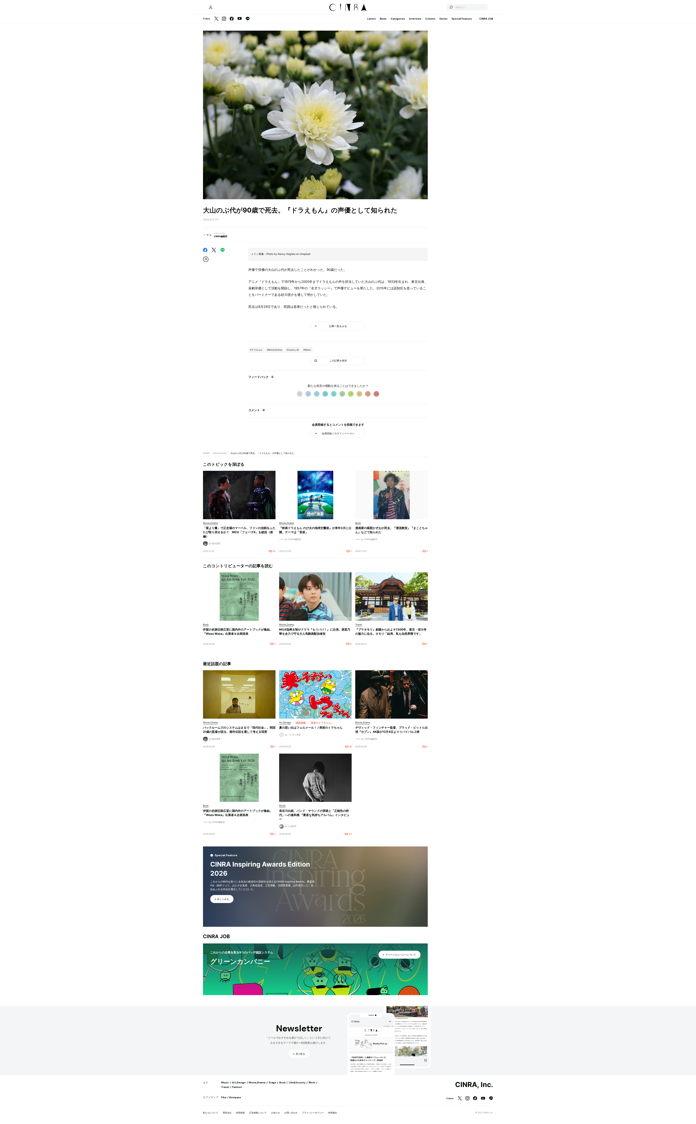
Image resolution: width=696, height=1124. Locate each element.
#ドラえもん (256, 349)
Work (311, 1082)
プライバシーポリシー (313, 1112)
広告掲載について (258, 1112)
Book (282, 1082)
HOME (206, 453)
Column (430, 18)
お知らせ (275, 1112)
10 (376, 393)
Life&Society (297, 1082)
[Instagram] (224, 19)
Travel (225, 1087)
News (383, 18)
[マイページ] (210, 7)
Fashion (237, 1087)
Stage (272, 1082)
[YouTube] (239, 19)
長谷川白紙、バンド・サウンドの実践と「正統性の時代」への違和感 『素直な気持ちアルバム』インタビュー (314, 815)
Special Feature (461, 18)
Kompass (235, 1097)
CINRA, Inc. (474, 1085)
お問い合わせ (290, 1112)
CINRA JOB (486, 18)
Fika (223, 1097)
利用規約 (332, 1112)
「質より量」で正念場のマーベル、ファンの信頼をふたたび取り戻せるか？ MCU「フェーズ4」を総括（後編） (239, 532)
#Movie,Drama (274, 349)
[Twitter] (216, 19)
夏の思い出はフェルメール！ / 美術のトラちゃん (311, 727)
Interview (415, 18)
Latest (371, 18)
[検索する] (451, 7)
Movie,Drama (220, 453)
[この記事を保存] (205, 259)
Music (225, 1082)
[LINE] (248, 19)
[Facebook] (232, 19)
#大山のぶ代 (293, 349)
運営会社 (227, 1112)
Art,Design (239, 1082)
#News (307, 349)
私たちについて (210, 1112)
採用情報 (240, 1112)
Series (443, 18)
